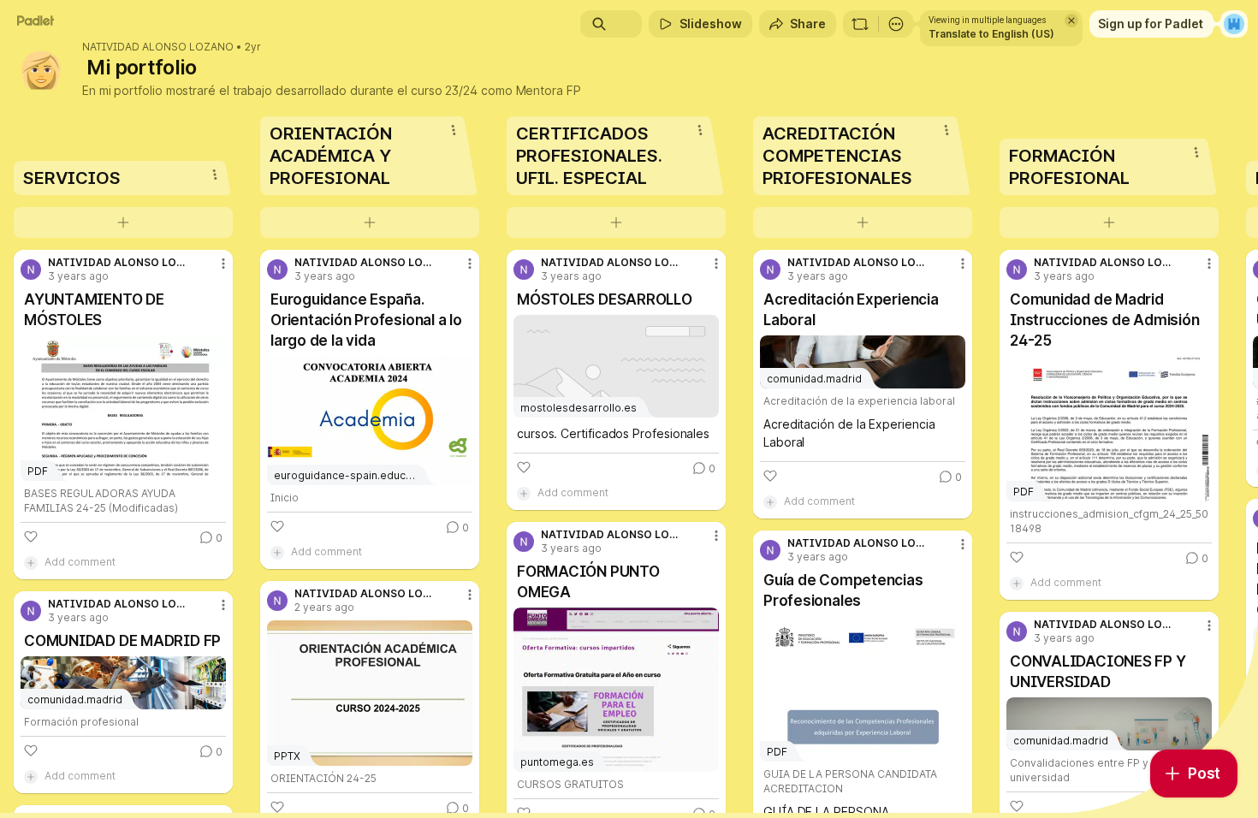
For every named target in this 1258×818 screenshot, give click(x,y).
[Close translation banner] (1071, 20)
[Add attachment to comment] (31, 562)
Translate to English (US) (991, 33)
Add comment (80, 561)
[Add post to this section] (123, 222)
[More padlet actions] (896, 24)
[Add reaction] (31, 536)
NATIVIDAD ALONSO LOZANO (158, 47)
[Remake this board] (860, 24)
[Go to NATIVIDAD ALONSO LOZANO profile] (31, 269)
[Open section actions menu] (215, 174)
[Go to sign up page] (1234, 24)
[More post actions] (223, 263)
